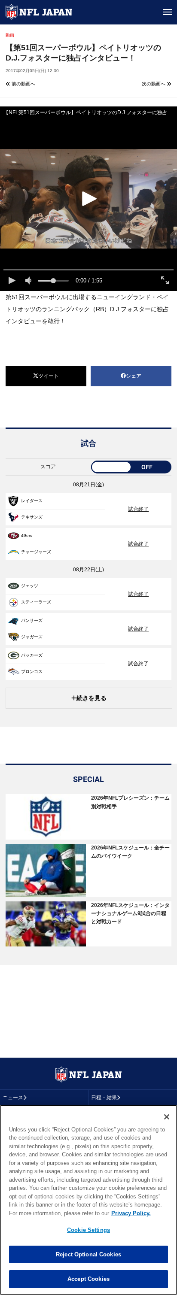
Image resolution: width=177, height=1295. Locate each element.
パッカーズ (32, 655)
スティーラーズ (36, 602)
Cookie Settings (88, 1230)
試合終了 (138, 509)
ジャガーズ (32, 636)
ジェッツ (29, 585)
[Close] (166, 1116)
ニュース (13, 1098)
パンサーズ (32, 620)
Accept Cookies (88, 1279)
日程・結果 (104, 1098)
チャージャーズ (36, 551)
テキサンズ (32, 517)
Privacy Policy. (131, 1213)
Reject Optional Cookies (88, 1254)
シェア (133, 376)
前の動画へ (22, 83)
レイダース (32, 500)
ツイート (48, 376)
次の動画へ (154, 83)
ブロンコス (32, 671)
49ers (26, 535)
